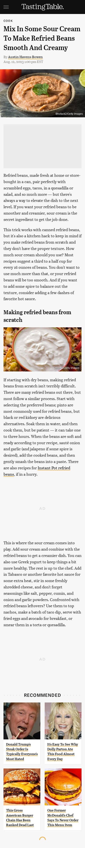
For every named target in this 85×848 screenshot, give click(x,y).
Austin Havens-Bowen (25, 56)
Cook (8, 20)
